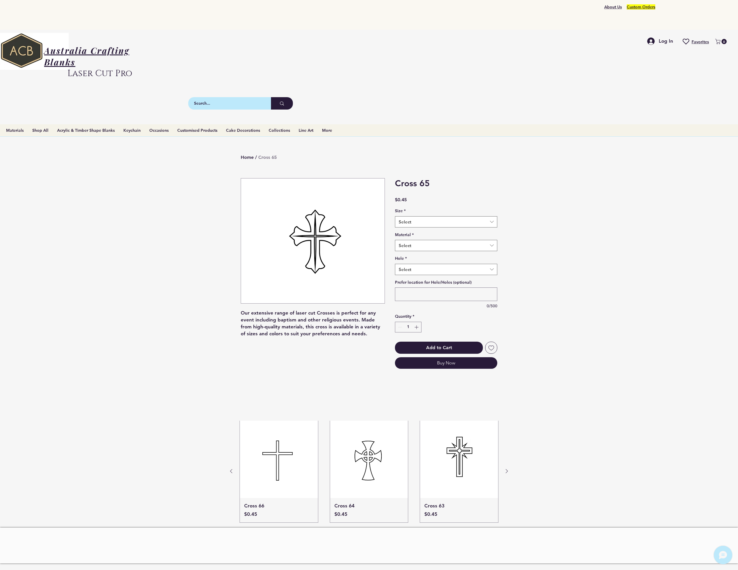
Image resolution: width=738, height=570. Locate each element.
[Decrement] (399, 327)
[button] (721, 41)
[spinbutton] (408, 327)
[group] (369, 471)
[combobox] (446, 221)
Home (247, 157)
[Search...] (282, 103)
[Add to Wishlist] (491, 348)
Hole (401, 258)
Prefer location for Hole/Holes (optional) (433, 282)
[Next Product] (506, 471)
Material (404, 234)
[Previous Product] (231, 471)
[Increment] (417, 327)
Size (400, 210)
